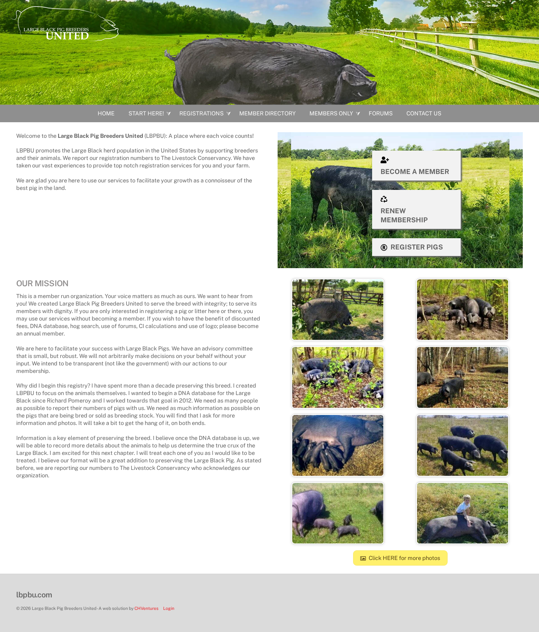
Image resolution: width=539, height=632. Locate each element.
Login (168, 608)
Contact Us (423, 113)
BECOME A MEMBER (415, 171)
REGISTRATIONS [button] (201, 113)
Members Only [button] (331, 113)
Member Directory (267, 113)
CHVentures (146, 608)
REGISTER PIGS (417, 247)
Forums (381, 113)
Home (106, 113)
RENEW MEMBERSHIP (404, 215)
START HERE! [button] (146, 113)
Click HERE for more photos (404, 558)
